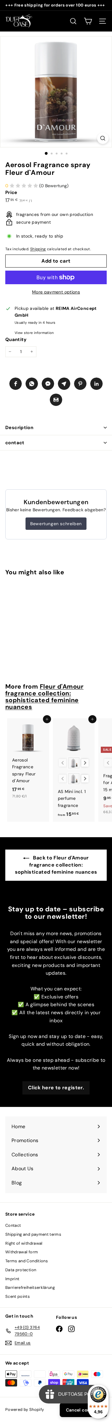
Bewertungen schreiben (56, 523)
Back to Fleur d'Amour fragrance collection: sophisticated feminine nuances (56, 864)
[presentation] (85, 763)
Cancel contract (83, 1410)
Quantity (16, 339)
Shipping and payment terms (33, 1234)
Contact (13, 1225)
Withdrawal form (21, 1252)
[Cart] (88, 21)
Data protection (20, 1269)
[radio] (74, 763)
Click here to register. (56, 1087)
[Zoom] (103, 138)
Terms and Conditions (26, 1261)
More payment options (56, 292)
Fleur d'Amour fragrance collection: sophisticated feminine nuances (44, 696)
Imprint (12, 1278)
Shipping (38, 249)
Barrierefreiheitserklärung (30, 1287)
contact (15, 443)
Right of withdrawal (24, 1243)
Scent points (17, 1296)
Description (19, 427)
